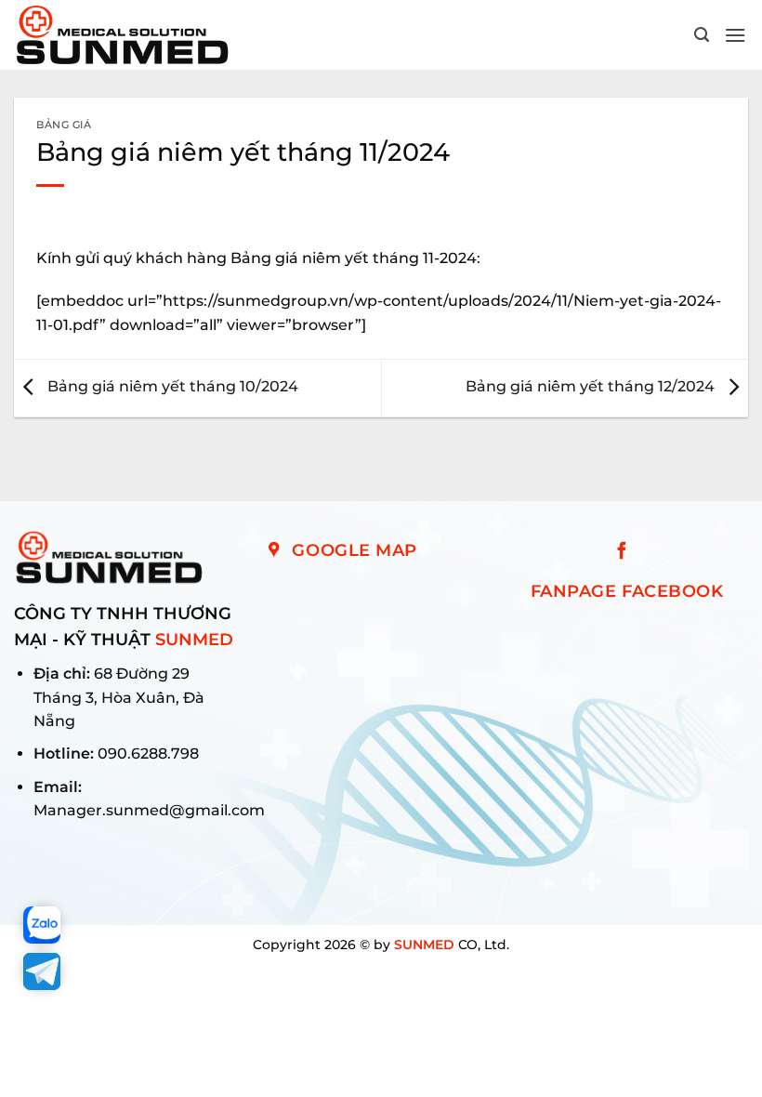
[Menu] (736, 35)
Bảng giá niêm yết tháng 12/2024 (592, 387)
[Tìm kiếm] (702, 35)
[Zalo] (41, 925)
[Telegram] (41, 971)
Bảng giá (63, 124)
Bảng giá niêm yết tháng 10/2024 (171, 387)
